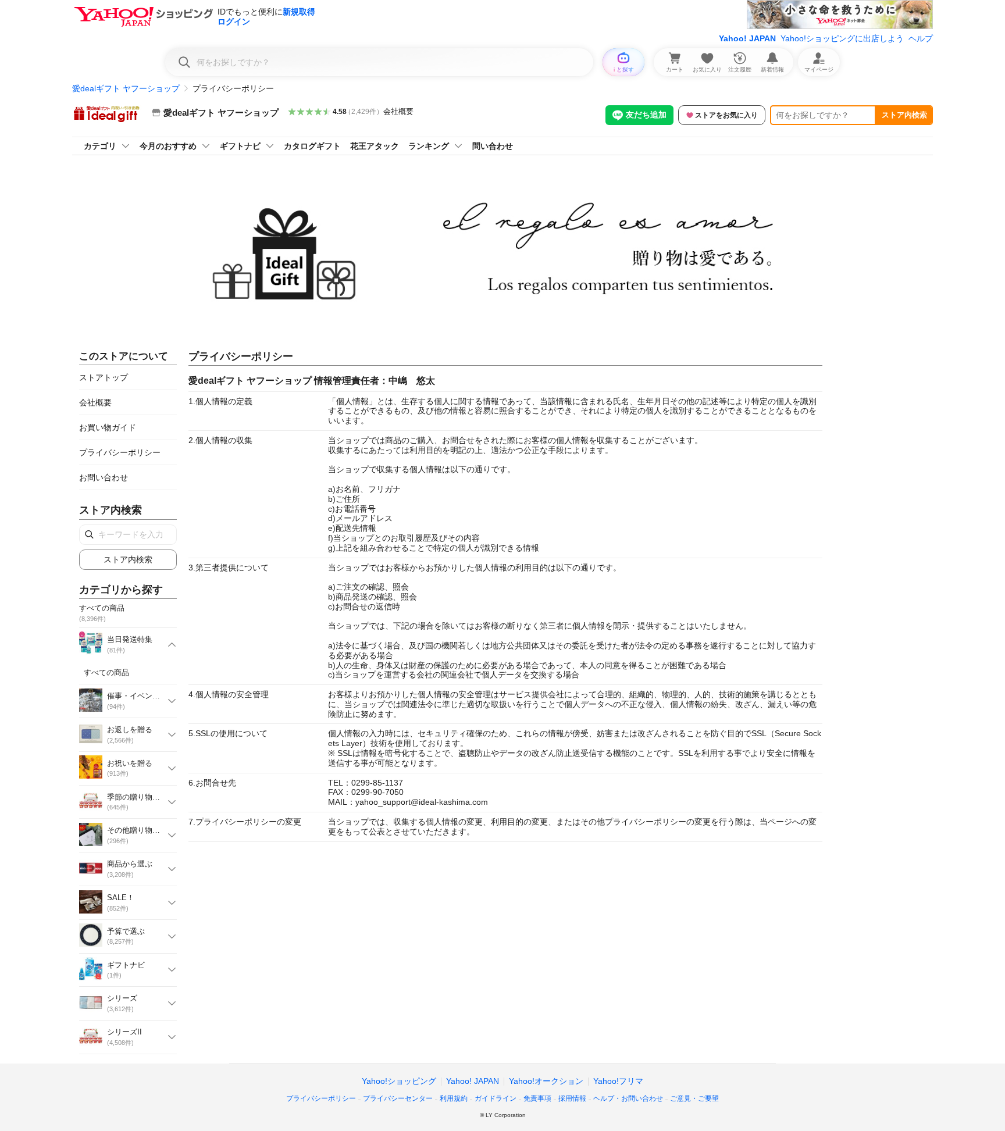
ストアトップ (103, 377)
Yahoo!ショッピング (399, 1081)
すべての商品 (106, 672)
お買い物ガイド (107, 427)
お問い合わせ (103, 477)
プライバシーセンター (398, 1098)
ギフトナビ (240, 146)
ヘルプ (920, 38)
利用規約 (454, 1098)
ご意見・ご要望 (694, 1098)
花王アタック (374, 146)
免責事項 (537, 1098)
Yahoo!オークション (546, 1081)
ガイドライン (495, 1098)
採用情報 (572, 1098)
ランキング (428, 146)
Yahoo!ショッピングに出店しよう (842, 38)
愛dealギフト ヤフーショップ (126, 88)
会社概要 (398, 111)
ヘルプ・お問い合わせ (628, 1098)
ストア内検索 (904, 114)
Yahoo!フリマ (618, 1081)
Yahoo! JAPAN (747, 38)
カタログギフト (312, 146)
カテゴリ (100, 146)
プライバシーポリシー (120, 452)
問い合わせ (492, 146)
